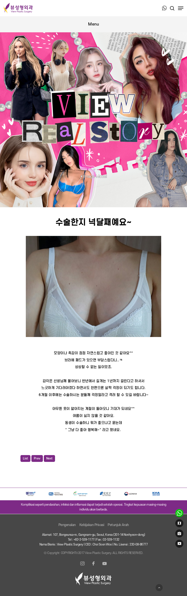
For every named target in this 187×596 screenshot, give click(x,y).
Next (49, 458)
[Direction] (179, 524)
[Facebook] (93, 566)
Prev (37, 458)
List (25, 458)
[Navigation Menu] (180, 8)
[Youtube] (104, 566)
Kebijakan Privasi (91, 525)
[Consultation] (179, 514)
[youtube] (179, 545)
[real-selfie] (179, 534)
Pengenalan (67, 525)
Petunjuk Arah (118, 525)
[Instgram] (82, 566)
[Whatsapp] (164, 8)
